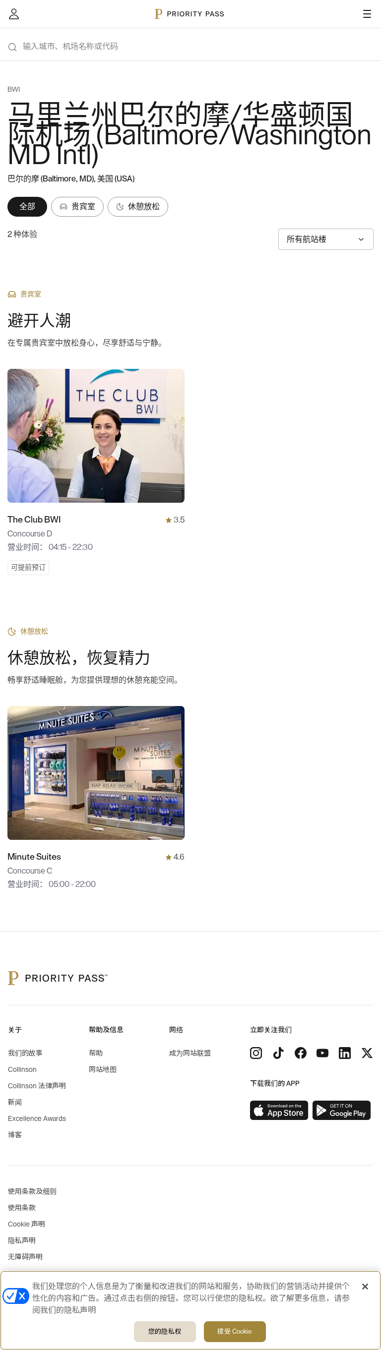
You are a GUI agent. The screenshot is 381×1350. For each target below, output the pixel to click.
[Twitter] (367, 1053)
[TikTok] (278, 1053)
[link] (279, 1110)
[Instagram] (256, 1053)
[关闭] (365, 1286)
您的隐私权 (164, 1331)
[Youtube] (322, 1053)
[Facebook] (301, 1053)
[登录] (14, 14)
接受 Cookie (234, 1331)
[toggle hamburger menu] (367, 14)
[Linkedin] (345, 1053)
